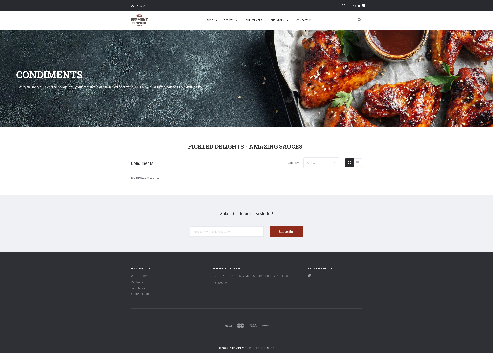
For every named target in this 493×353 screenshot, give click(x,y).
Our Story (278, 20)
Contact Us (304, 20)
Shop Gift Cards (141, 294)
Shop (210, 20)
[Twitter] (309, 275)
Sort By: (293, 163)
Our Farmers (254, 20)
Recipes (229, 20)
